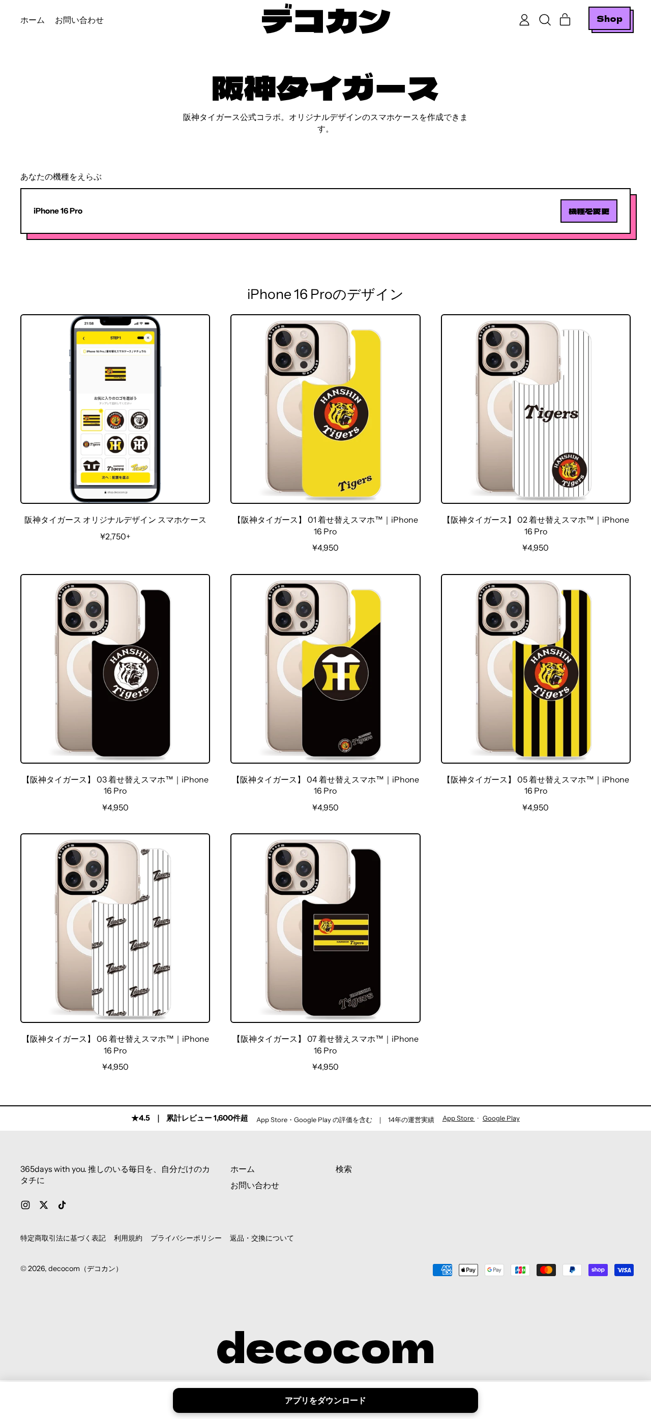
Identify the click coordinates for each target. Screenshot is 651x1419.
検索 (344, 1169)
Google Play (501, 1118)
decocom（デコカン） (85, 1268)
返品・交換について (262, 1238)
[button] (545, 20)
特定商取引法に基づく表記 (63, 1238)
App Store (458, 1118)
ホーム (32, 20)
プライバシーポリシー (186, 1238)
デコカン (325, 20)
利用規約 (128, 1238)
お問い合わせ (79, 20)
